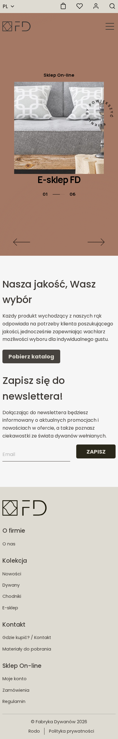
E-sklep (10, 608)
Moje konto (14, 679)
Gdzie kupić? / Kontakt (26, 637)
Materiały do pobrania (26, 649)
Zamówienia (15, 690)
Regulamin (13, 701)
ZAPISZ (96, 451)
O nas (8, 544)
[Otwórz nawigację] (110, 26)
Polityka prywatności (71, 731)
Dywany (11, 585)
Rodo (34, 731)
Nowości (11, 574)
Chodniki (11, 596)
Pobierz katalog (31, 356)
